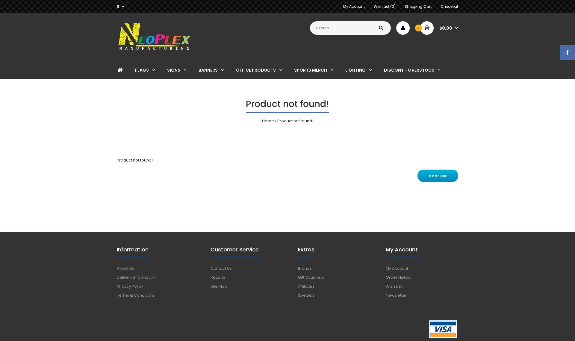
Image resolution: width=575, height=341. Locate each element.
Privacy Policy (130, 286)
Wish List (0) (385, 6)
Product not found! (295, 121)
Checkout (449, 6)
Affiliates (306, 286)
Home (268, 121)
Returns (218, 277)
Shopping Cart (418, 6)
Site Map (219, 286)
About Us (125, 268)
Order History (398, 277)
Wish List (394, 286)
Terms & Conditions (136, 295)
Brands (305, 268)
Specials (306, 295)
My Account (354, 6)
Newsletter (396, 295)
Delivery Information (136, 277)
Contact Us (221, 268)
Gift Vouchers (311, 277)
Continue (438, 175)
